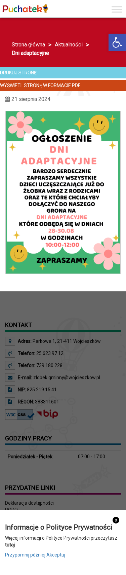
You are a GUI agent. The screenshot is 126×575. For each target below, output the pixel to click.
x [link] (116, 520)
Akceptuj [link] (55, 555)
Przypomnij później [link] (25, 555)
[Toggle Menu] (117, 9)
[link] (117, 42)
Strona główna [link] (28, 44)
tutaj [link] (10, 544)
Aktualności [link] (69, 44)
